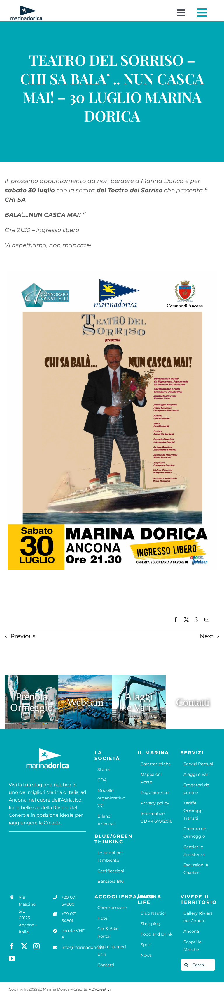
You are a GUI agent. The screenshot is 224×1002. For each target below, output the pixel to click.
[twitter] (24, 946)
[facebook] (12, 946)
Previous (23, 636)
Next (207, 636)
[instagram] (36, 946)
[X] (186, 620)
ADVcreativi (100, 989)
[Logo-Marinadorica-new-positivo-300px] (26, 7)
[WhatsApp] (197, 620)
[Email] (207, 620)
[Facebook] (176, 620)
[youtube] (12, 958)
